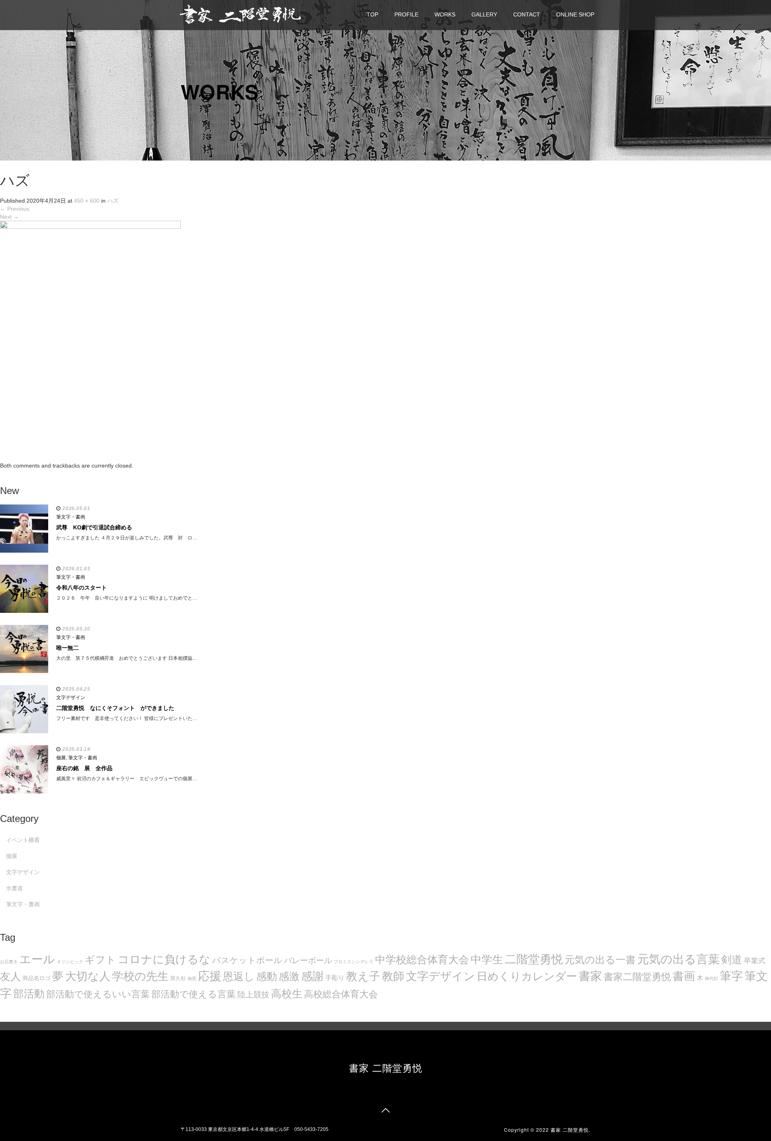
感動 (266, 976)
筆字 (731, 976)
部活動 (29, 994)
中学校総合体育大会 (422, 959)
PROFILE (406, 14)
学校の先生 (140, 976)
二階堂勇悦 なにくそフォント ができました (115, 708)
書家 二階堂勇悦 (385, 1067)
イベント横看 (23, 840)
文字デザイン (440, 976)
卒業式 (754, 960)
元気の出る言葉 (678, 959)
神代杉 (711, 978)
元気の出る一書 (600, 959)
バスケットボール (247, 960)
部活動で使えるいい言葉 (98, 994)
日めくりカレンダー (527, 976)
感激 (289, 976)
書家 (590, 976)
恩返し (239, 976)
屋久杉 (178, 978)
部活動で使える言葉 (193, 994)
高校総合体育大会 (341, 994)
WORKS (444, 14)
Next (9, 217)
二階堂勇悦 (534, 959)
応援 (209, 976)
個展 (61, 758)
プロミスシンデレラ (353, 961)
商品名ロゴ (36, 978)
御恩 (192, 978)
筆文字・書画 (70, 517)
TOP (372, 14)
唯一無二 (67, 648)
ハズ (112, 200)
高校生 (286, 993)
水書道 (14, 888)
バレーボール (308, 960)
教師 (393, 976)
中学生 (487, 959)
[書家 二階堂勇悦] (240, 14)
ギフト (100, 959)
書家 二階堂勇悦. (570, 1129)
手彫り (335, 977)
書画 (684, 976)
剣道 (731, 960)
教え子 (363, 976)
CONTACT (526, 14)
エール (37, 959)
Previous (14, 208)
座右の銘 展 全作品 (84, 768)
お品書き (9, 961)
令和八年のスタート (81, 587)
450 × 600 (87, 200)
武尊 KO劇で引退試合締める (94, 527)
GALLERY (484, 14)
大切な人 (87, 976)
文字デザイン (70, 697)
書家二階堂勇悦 (637, 976)
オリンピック (70, 961)
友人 (10, 976)
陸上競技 (253, 994)
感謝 (312, 976)
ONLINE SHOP (575, 14)
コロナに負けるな (164, 959)
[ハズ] (90, 341)
